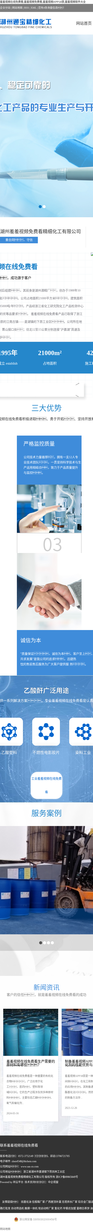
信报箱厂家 (38, 1201)
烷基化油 (26, 1201)
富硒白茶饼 (83, 1208)
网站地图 (17, 7)
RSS (26, 7)
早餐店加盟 (69, 1208)
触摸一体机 (31, 1208)
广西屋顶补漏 (53, 1201)
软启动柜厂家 (46, 1208)
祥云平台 (18, 1182)
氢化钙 (58, 1208)
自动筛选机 (17, 1208)
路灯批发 (5, 1208)
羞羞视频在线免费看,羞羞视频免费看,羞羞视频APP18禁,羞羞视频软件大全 (43, 1)
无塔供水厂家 (69, 1201)
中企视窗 (53, 1182)
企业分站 (5, 7)
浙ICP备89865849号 (67, 1176)
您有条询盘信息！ (52, 7)
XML (34, 7)
